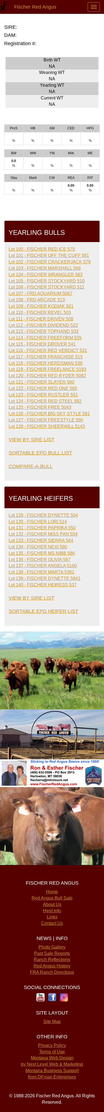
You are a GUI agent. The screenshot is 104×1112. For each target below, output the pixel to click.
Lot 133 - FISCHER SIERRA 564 (41, 540)
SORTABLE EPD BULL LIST (40, 453)
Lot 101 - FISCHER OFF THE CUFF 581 (49, 255)
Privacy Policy (52, 1045)
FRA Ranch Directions (52, 972)
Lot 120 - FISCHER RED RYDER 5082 (47, 375)
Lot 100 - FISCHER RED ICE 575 (42, 249)
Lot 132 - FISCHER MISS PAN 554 (43, 534)
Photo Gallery (52, 947)
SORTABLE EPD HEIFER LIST (43, 611)
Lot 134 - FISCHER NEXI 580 (38, 547)
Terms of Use (52, 1051)
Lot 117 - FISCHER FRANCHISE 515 (46, 357)
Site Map (52, 1021)
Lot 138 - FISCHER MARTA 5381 (41, 572)
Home (52, 891)
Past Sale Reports (52, 953)
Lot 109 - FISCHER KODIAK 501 (41, 306)
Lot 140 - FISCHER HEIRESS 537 (43, 584)
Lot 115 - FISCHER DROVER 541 (42, 344)
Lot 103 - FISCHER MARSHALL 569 (45, 268)
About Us (52, 904)
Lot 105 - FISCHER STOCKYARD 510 (47, 281)
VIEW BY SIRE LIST (31, 439)
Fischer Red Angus (33, 7)
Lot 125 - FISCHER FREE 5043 (40, 407)
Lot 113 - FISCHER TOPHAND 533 (43, 331)
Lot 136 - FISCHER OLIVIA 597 (39, 559)
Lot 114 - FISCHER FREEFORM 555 (45, 337)
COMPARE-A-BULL (31, 466)
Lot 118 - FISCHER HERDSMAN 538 (45, 363)
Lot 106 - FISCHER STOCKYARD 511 (46, 287)
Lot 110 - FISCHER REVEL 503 (40, 312)
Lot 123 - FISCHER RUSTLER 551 (43, 394)
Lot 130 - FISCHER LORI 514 (38, 521)
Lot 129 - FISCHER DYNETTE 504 (43, 515)
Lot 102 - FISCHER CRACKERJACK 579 (50, 262)
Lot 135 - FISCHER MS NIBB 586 (42, 553)
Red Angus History (52, 966)
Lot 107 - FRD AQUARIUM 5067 (40, 293)
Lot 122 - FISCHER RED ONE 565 (43, 388)
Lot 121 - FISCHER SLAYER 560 (41, 382)
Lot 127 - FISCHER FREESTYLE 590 (46, 420)
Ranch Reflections (52, 959)
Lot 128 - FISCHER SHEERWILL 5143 (47, 426)
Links (52, 917)
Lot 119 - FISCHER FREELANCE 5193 (47, 369)
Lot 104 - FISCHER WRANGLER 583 (46, 274)
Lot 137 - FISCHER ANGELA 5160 (43, 565)
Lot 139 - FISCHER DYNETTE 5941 (44, 578)
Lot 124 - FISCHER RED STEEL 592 (45, 401)
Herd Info (52, 910)
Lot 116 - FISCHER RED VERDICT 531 (48, 350)
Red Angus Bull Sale (52, 898)
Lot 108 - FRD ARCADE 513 (37, 299)
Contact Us (52, 923)
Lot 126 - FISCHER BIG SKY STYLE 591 (49, 413)
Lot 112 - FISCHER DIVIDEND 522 (43, 325)
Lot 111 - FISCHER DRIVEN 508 (41, 319)
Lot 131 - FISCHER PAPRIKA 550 (42, 527)
